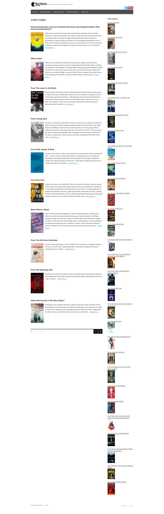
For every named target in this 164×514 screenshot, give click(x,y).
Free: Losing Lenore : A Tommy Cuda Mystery (118, 98)
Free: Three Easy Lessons (115, 37)
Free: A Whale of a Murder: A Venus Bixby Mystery (120, 147)
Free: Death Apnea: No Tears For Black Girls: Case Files (119, 368)
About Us (85, 12)
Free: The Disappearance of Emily (118, 83)
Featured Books (45, 12)
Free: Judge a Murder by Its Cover (117, 52)
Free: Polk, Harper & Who (42, 149)
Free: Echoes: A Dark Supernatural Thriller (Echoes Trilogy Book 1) (120, 450)
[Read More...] (50, 48)
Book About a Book (40, 209)
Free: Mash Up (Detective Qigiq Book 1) (119, 337)
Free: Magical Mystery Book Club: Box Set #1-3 (120, 240)
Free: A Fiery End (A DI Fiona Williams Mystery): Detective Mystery (119, 255)
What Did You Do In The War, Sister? (47, 300)
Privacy (131, 505)
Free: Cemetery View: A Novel (116, 163)
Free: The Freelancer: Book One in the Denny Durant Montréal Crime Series (119, 417)
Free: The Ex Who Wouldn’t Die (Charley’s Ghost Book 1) (120, 305)
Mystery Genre (59, 12)
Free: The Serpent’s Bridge (115, 401)
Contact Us (124, 505)
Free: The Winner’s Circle (115, 67)
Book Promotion (73, 12)
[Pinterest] (132, 8)
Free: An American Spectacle (116, 352)
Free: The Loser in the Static (43, 88)
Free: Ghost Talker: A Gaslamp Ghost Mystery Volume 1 (118, 272)
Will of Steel (36, 58)
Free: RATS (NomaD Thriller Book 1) (118, 433)
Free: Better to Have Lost (115, 208)
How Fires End (37, 180)
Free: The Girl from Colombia (44, 240)
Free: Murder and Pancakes (116, 224)
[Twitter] (126, 8)
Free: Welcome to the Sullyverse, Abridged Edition (120, 466)
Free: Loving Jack (39, 119)
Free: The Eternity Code (115, 288)
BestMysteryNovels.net (37, 505)
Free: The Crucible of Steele (116, 130)
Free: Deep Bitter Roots (115, 321)
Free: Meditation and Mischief (117, 178)
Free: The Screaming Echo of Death (118, 115)
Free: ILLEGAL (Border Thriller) (117, 482)
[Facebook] (129, 8)
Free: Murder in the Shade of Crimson (119, 193)
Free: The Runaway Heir (42, 270)
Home (34, 12)
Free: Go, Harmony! (113, 22)
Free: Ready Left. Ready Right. (117, 386)
